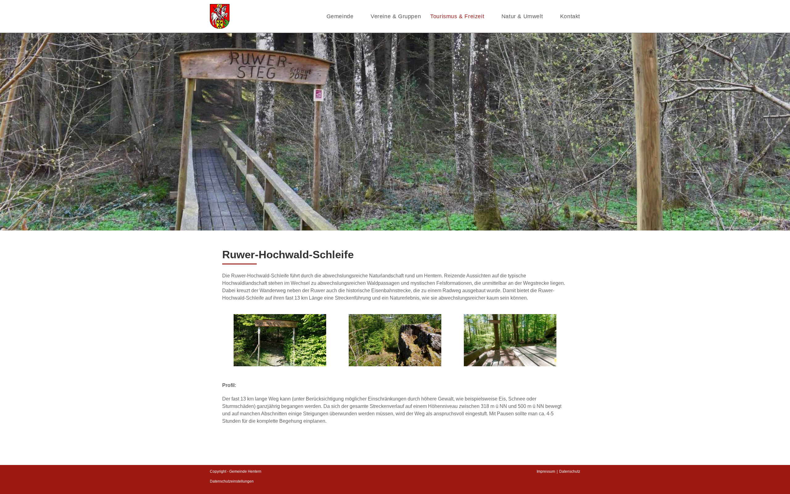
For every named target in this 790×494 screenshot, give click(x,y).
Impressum (546, 471)
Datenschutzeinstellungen (232, 481)
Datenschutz (569, 471)
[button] (228, 340)
